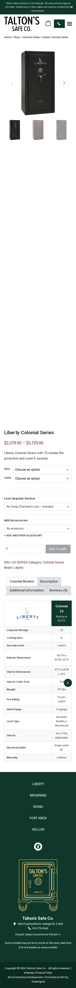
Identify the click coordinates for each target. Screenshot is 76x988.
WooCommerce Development (25, 977)
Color (7, 477)
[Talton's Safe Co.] (21, 23)
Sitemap (29, 972)
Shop (17, 37)
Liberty (19, 568)
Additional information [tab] (27, 590)
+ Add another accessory (23, 535)
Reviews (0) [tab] (58, 590)
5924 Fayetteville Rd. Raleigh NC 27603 (40, 923)
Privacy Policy (44, 972)
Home (7, 37)
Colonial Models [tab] (22, 581)
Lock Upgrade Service (19, 498)
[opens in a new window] (38, 846)
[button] (69, 23)
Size (7, 468)
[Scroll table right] (68, 683)
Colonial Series (31, 37)
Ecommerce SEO (55, 977)
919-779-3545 (40, 928)
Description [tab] (49, 581)
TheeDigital (38, 981)
